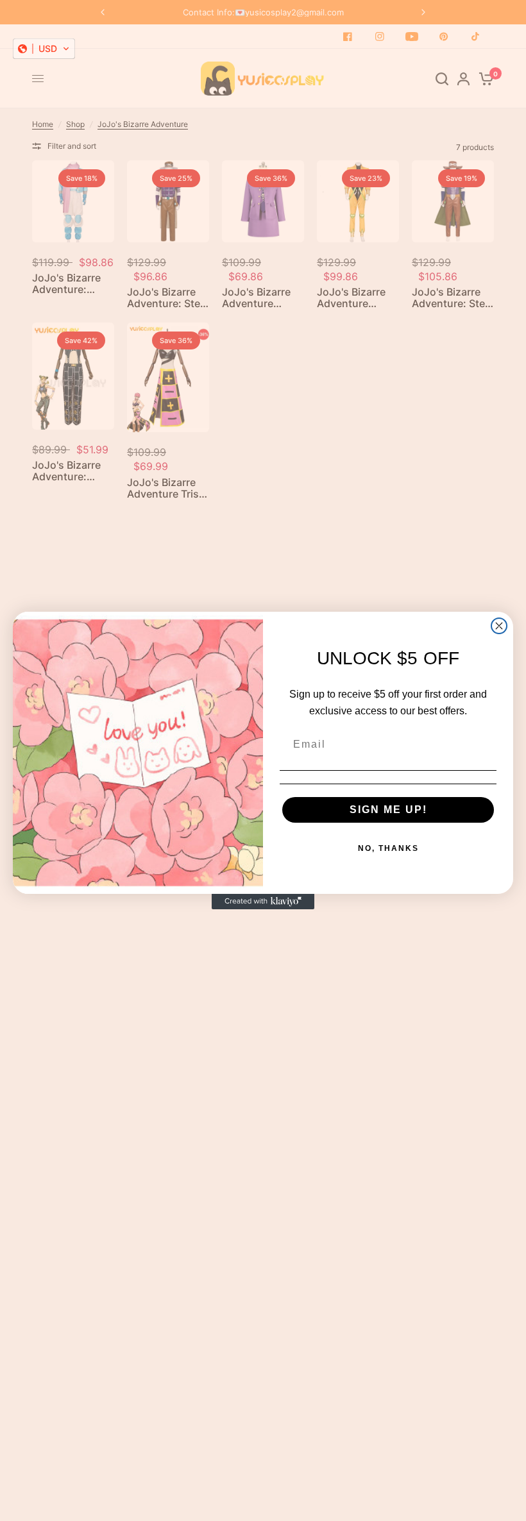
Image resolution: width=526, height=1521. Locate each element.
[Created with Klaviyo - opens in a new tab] (263, 901)
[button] (44, 48)
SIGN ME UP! (388, 809)
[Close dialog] (499, 626)
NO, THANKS (388, 848)
